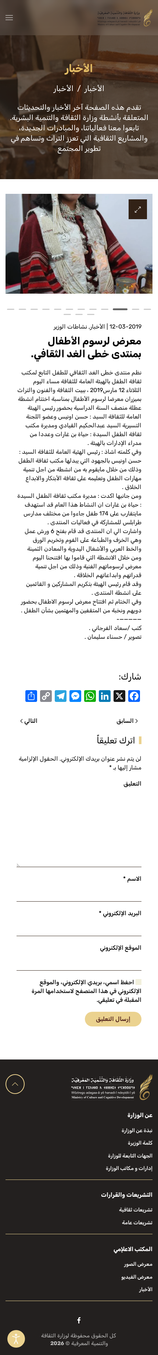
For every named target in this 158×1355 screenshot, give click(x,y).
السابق (125, 720)
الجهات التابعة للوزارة (130, 1156)
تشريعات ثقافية (135, 1210)
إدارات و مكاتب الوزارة (129, 1168)
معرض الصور (138, 1264)
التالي (30, 720)
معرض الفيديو (136, 1277)
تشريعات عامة (137, 1223)
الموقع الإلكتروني (120, 947)
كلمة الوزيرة (140, 1143)
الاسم (132, 878)
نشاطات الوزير (70, 326)
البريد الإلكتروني (120, 913)
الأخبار (97, 326)
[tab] (147, 309)
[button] (9, 17)
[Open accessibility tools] (16, 1339)
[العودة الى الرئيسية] (124, 17)
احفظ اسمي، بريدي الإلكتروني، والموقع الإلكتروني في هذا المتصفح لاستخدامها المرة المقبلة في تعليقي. (86, 991)
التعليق (132, 783)
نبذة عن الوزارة (137, 1130)
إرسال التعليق (113, 1018)
